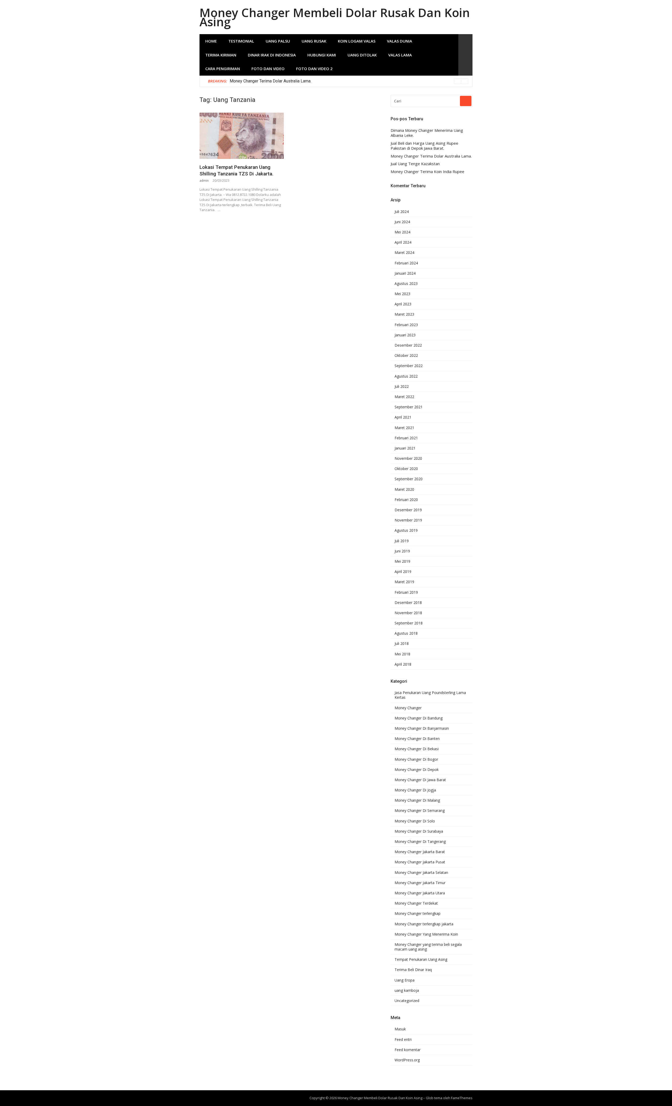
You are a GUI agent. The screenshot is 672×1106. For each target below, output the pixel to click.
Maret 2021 (404, 427)
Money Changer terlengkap (417, 913)
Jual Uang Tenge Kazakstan (415, 163)
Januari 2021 (405, 448)
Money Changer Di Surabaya (419, 831)
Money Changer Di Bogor (416, 759)
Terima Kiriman (220, 55)
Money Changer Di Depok (417, 769)
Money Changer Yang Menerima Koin (426, 934)
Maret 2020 (404, 489)
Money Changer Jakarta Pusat (420, 862)
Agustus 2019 (406, 530)
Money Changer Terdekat (416, 903)
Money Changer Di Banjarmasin (422, 728)
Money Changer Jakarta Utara (420, 893)
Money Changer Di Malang (417, 800)
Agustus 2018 (406, 633)
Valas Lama (400, 55)
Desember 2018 (408, 602)
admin (204, 180)
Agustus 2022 (406, 376)
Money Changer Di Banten (417, 738)
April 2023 (403, 304)
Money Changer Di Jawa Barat (420, 780)
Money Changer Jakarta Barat (420, 851)
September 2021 (409, 407)
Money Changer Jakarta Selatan (421, 872)
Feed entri (403, 1039)
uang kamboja (407, 990)
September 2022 (409, 365)
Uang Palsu (278, 41)
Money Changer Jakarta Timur (420, 882)
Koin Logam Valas (356, 41)
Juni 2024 (402, 222)
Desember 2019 (408, 510)
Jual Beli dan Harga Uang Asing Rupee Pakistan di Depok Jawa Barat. (424, 146)
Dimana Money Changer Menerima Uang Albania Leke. (427, 133)
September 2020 (409, 479)
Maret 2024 (404, 252)
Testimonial (241, 41)
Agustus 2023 (406, 283)
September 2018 (409, 623)
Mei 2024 (402, 232)
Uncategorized (407, 1000)
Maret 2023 (404, 314)
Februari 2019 (406, 592)
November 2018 (408, 613)
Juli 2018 (402, 643)
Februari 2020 (406, 499)
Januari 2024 (405, 273)
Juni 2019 (402, 551)
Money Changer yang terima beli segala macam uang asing (428, 947)
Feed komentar (408, 1049)
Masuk (400, 1029)
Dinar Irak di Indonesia (272, 55)
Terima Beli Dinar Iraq (413, 969)
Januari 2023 (405, 335)
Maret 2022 (404, 396)
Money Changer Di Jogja (415, 790)
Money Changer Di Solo (415, 821)
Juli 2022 (402, 386)
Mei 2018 (402, 654)
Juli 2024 (402, 211)
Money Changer (408, 708)
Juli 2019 (402, 541)
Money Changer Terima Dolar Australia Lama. (270, 81)
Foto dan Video (268, 68)
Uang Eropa (404, 980)
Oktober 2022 (406, 355)
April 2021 (403, 417)
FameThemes (461, 1097)
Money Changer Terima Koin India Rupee (427, 171)
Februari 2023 (406, 324)
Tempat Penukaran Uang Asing (421, 959)
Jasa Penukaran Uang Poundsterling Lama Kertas (430, 695)
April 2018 (403, 664)
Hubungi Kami (321, 55)
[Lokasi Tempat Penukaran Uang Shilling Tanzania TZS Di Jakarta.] (242, 136)
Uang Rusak (314, 41)
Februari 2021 (406, 438)
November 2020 (408, 458)
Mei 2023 (402, 293)
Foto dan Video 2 (314, 68)
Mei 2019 (402, 561)
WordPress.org (407, 1060)
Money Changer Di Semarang (420, 810)
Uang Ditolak (362, 55)
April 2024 (403, 242)
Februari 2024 (406, 263)
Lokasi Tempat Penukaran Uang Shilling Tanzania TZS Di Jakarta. (237, 170)
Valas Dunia (399, 41)
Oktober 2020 (406, 468)
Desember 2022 (408, 345)
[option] (349, 81)
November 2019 (408, 520)
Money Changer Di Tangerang (420, 841)
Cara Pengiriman (222, 68)
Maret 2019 (404, 582)
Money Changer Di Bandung (419, 718)
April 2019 (403, 571)
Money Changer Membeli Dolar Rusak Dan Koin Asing (335, 17)
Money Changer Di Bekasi (417, 749)
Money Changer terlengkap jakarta (424, 924)
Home (211, 41)
